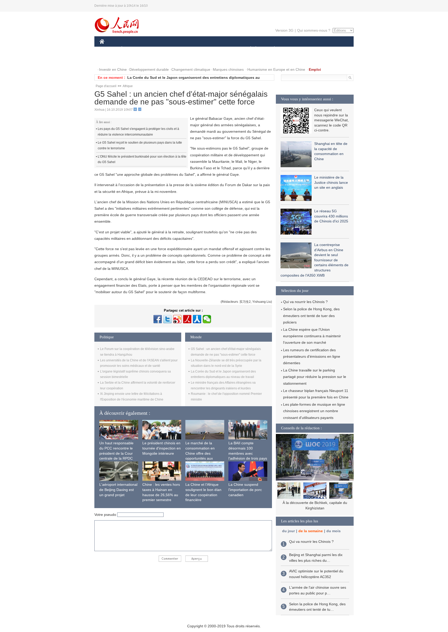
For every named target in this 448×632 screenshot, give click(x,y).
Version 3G (284, 30)
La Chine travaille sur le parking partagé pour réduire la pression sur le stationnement (314, 376)
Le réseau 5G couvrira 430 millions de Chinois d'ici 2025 (331, 216)
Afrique (128, 86)
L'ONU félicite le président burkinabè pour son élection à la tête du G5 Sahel (142, 159)
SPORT (292, 49)
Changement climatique (190, 69)
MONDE (155, 49)
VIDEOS (154, 59)
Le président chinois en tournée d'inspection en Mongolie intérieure (161, 448)
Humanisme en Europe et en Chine (276, 69)
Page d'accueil (106, 86)
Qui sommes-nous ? (313, 30)
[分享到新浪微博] (177, 319)
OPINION (111, 59)
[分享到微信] (207, 319)
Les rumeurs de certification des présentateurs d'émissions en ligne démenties (311, 356)
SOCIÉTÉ (248, 49)
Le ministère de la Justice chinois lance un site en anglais (331, 182)
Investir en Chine (113, 69)
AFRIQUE (178, 49)
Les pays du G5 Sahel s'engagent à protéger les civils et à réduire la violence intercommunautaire (138, 131)
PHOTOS (133, 59)
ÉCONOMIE (131, 49)
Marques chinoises (228, 69)
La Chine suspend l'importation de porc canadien (245, 489)
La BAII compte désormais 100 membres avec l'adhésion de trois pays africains (247, 453)
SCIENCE (201, 49)
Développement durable (149, 69)
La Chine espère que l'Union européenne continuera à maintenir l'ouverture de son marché (312, 336)
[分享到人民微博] (187, 319)
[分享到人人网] (197, 319)
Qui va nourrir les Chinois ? (305, 302)
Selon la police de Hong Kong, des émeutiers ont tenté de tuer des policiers (311, 315)
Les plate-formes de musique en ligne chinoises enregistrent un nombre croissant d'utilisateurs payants (314, 410)
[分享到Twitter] (167, 319)
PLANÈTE (271, 49)
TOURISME (315, 49)
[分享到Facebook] (157, 319)
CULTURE (224, 49)
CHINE (108, 49)
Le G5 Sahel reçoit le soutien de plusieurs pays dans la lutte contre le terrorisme (140, 145)
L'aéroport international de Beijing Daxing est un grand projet (118, 489)
